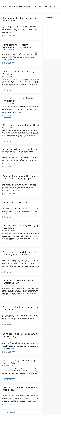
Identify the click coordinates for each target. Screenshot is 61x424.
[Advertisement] (52, 38)
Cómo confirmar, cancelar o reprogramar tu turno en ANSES (17, 46)
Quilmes (38, 10)
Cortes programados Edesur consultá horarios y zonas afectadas (20, 253)
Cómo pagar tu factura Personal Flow (20, 125)
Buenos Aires (52, 6)
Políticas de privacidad (35, 3)
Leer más (12, 32)
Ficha (45, 6)
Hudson (32, 10)
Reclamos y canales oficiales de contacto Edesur (17, 281)
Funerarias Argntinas (22, 6)
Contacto (52, 3)
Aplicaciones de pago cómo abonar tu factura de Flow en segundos (19, 150)
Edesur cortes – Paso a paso (16, 202)
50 (8, 412)
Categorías (45, 3)
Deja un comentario (7, 36)
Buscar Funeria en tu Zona (36, 6)
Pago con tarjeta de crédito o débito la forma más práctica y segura (20, 177)
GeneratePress (39, 422)
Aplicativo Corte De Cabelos (9, 35)
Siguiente (12, 412)
